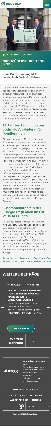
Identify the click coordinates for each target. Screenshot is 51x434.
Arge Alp (13, 396)
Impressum (18, 389)
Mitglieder (35, 400)
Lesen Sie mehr (20, 328)
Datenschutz (31, 389)
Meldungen (36, 396)
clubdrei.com (32, 414)
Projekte (24, 396)
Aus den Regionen (19, 400)
